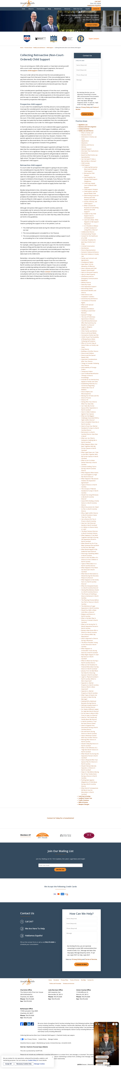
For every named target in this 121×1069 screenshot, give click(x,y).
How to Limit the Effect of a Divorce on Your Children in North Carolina (89, 559)
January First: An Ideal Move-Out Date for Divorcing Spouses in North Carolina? (89, 673)
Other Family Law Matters (89, 331)
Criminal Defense (83, 129)
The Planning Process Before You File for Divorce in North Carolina (90, 602)
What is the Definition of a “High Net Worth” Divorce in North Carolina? (89, 750)
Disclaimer (56, 980)
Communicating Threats (88, 234)
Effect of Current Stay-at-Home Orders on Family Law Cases (89, 345)
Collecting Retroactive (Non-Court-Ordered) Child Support (90, 169)
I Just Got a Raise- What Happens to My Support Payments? (91, 222)
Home (23, 9)
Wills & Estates (83, 802)
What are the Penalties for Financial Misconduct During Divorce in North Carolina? (89, 667)
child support (32, 71)
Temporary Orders (87, 371)
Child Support (50, 47)
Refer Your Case (78, 9)
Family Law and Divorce (39, 47)
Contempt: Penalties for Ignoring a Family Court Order (88, 242)
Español (88, 9)
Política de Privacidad (55, 983)
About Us (31, 9)
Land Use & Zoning (84, 796)
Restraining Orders (87, 288)
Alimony (83, 147)
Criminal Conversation (88, 246)
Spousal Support (86, 149)
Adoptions (84, 143)
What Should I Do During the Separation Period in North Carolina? (90, 756)
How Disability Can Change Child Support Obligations (90, 179)
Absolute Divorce (86, 135)
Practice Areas (41, 9)
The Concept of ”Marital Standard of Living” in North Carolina (89, 491)
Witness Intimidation (87, 309)
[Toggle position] (113, 1024)
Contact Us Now (92, 25)
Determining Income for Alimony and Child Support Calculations (91, 197)
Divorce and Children (87, 353)
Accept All (8, 1064)
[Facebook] (21, 1024)
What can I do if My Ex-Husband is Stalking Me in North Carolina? (89, 440)
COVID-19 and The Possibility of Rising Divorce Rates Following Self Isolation (90, 339)
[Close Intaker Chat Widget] (116, 1024)
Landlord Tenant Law (85, 798)
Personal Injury (37, 1047)
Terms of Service (91, 959)
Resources (67, 9)
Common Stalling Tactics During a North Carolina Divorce (88, 468)
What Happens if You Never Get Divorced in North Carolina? (89, 570)
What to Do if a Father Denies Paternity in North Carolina (89, 462)
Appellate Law (82, 125)
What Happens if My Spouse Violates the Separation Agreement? (89, 481)
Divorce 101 (84, 400)
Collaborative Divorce (87, 232)
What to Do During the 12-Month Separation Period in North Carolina (89, 626)
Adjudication (85, 141)
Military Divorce (86, 282)
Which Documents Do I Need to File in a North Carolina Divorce (90, 509)
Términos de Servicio (68, 983)
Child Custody (85, 163)
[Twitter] (25, 1024)
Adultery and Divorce (87, 145)
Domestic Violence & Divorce (90, 252)
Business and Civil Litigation (87, 127)
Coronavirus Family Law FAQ (89, 335)
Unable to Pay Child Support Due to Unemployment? (90, 216)
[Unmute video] (96, 1024)
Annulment (84, 153)
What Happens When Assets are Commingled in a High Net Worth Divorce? (89, 474)
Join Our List (60, 869)
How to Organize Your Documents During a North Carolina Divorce (89, 727)
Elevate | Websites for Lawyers (89, 1064)
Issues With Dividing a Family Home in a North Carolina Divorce (90, 503)
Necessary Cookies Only (23, 1064)
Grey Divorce (85, 349)
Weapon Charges (83, 804)
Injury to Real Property (88, 274)
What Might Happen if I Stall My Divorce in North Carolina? (89, 657)
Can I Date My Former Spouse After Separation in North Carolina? (89, 408)
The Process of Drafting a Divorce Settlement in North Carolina (89, 596)
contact (48, 272)
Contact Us (96, 9)
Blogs (49, 9)
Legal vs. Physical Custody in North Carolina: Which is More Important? (89, 679)
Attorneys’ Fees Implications (89, 151)
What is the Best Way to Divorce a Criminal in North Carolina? (89, 620)
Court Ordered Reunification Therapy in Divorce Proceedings (89, 375)
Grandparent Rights (87, 262)
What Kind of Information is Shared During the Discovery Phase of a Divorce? (90, 576)
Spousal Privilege (86, 315)
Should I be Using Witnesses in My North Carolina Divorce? (89, 497)
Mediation (84, 280)
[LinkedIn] (28, 1024)
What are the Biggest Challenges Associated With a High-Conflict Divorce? (90, 418)
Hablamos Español (94, 5)
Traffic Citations (83, 800)
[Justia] (32, 1024)
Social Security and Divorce (89, 298)
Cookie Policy (42, 1039)
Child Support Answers (91, 189)
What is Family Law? (87, 133)
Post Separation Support (88, 286)
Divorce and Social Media (88, 333)
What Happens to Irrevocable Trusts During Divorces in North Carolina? (89, 650)
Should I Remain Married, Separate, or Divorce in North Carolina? (88, 768)
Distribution (85, 248)
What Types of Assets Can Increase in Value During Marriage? (89, 697)
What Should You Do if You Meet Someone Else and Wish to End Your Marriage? (90, 545)
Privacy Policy (85, 107)
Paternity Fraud (86, 284)
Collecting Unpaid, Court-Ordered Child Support (90, 185)
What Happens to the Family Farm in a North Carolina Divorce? (90, 582)
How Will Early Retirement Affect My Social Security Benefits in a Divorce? (89, 323)
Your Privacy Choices (30, 1039)
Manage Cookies (53, 1039)
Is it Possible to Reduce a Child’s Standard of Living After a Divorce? (91, 228)
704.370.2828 (95, 3)
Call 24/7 (98, 1)
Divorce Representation (88, 250)
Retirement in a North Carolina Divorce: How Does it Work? (89, 434)
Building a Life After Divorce (89, 351)
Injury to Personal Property (89, 272)
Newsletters (57, 9)
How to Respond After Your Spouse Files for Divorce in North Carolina (89, 762)
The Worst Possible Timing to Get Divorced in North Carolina (89, 644)
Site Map (83, 980)
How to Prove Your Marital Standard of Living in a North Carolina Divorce (90, 428)
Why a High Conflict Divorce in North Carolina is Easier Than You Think (89, 515)
